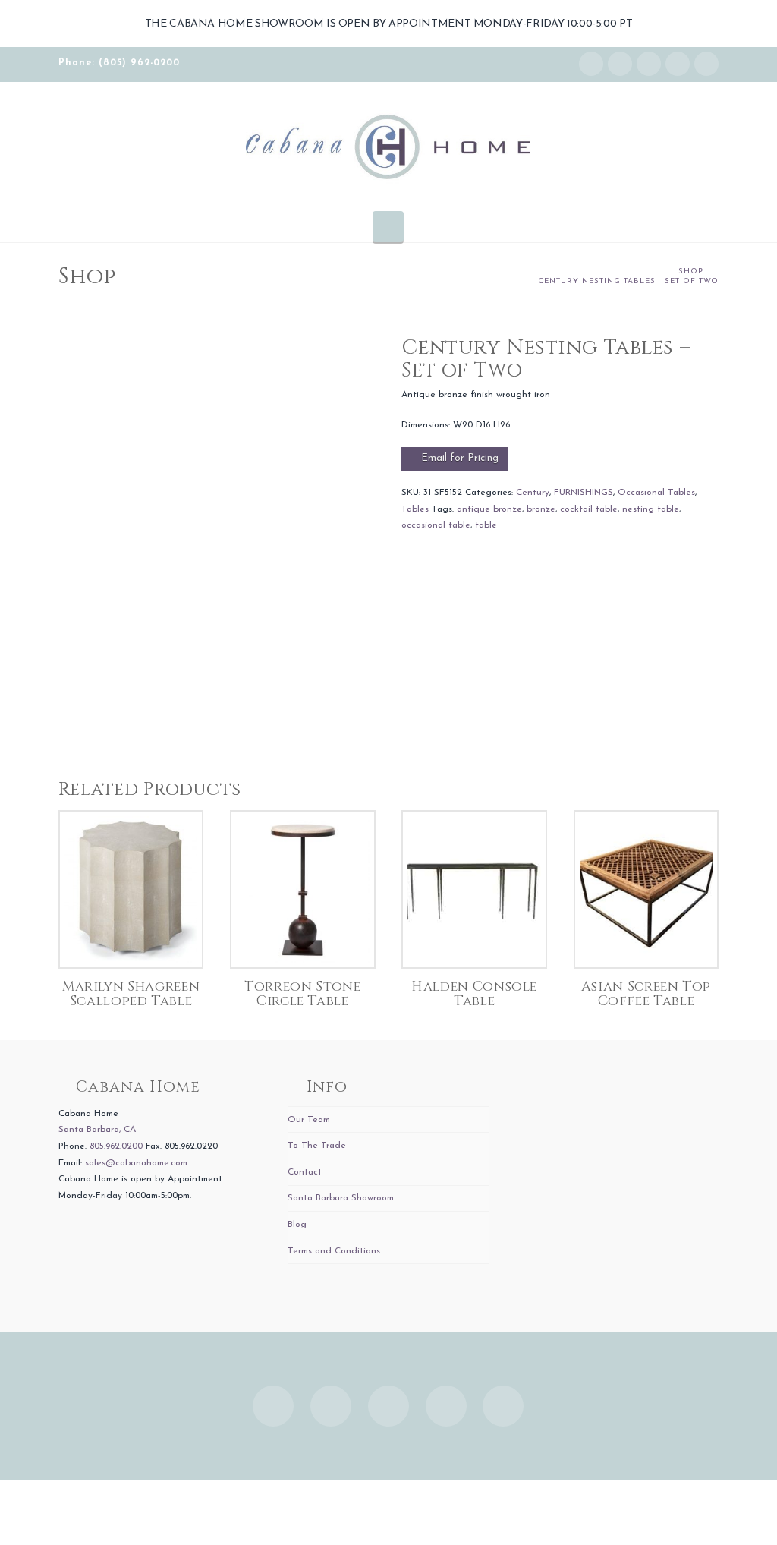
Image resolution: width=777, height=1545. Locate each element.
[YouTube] (677, 64)
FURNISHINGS (583, 492)
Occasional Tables (656, 492)
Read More (131, 940)
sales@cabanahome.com (136, 1163)
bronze (541, 509)
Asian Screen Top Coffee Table (646, 994)
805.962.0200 (116, 1146)
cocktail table (589, 509)
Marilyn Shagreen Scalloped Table (131, 994)
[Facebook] (620, 64)
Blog (297, 1224)
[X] (649, 64)
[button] (388, 226)
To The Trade (317, 1145)
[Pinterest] (706, 64)
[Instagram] (591, 64)
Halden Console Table (474, 994)
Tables (415, 509)
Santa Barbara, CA (97, 1129)
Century (532, 492)
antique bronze (489, 509)
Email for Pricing (460, 458)
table (486, 525)
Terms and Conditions (334, 1251)
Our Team (309, 1119)
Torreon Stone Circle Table (302, 994)
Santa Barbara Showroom (341, 1198)
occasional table (435, 525)
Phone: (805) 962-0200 (119, 63)
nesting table (650, 509)
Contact (305, 1172)
